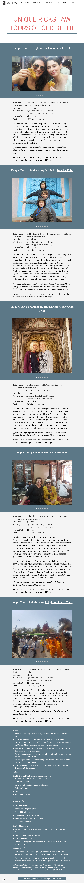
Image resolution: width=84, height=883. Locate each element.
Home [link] (27, 3)
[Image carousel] (42, 76)
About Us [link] (36, 3)
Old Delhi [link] (49, 3)
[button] (81, 2)
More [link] (73, 3)
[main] (42, 24)
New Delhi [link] (62, 3)
